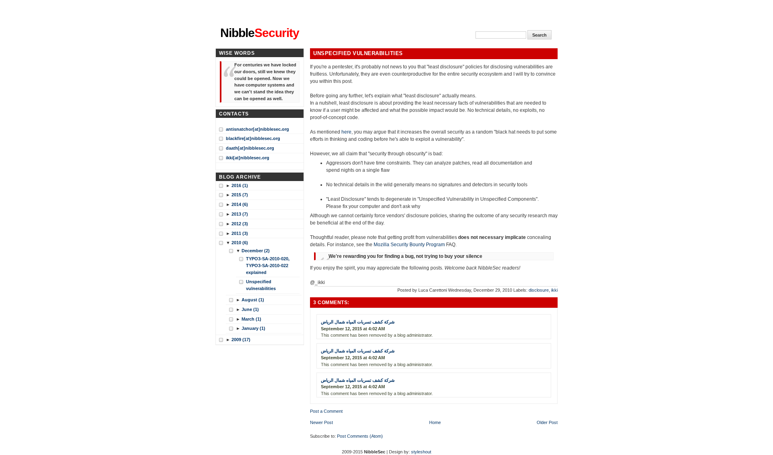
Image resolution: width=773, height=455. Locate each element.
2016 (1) (239, 185)
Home (435, 422)
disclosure (539, 290)
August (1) (253, 299)
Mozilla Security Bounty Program (409, 244)
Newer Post (321, 422)
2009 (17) (240, 339)
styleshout (421, 451)
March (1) (251, 319)
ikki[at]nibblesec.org (247, 157)
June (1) (250, 309)
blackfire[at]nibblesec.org (253, 138)
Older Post (547, 422)
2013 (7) (239, 214)
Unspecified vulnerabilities (358, 53)
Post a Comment (326, 411)
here (346, 132)
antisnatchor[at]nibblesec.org (257, 129)
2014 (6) (239, 204)
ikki (554, 290)
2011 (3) (239, 233)
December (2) (256, 250)
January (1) (253, 328)
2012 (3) (239, 223)
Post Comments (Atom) (360, 436)
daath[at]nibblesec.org (250, 148)
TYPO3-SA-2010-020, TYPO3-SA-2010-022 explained (267, 265)
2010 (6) (239, 242)
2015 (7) (239, 194)
